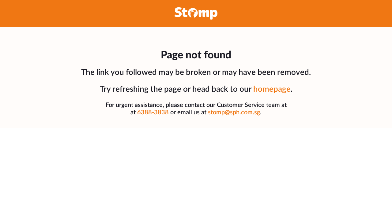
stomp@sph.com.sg (234, 112)
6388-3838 (153, 112)
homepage (272, 89)
